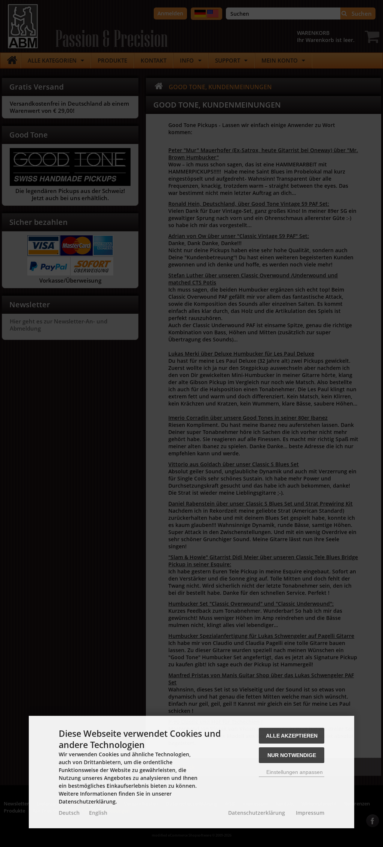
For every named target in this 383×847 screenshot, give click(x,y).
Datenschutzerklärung (256, 812)
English (98, 812)
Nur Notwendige (291, 755)
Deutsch (69, 812)
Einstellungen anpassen (294, 772)
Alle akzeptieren (292, 736)
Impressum (310, 812)
